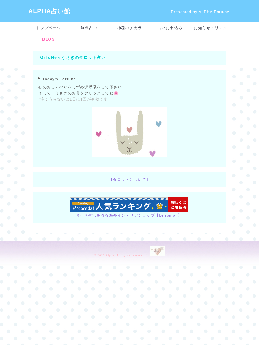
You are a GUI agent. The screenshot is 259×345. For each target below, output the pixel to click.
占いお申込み (170, 28)
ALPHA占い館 (49, 11)
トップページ (48, 28)
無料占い (89, 28)
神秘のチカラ (129, 28)
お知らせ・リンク (210, 28)
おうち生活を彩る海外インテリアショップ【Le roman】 (129, 215)
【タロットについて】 (129, 179)
